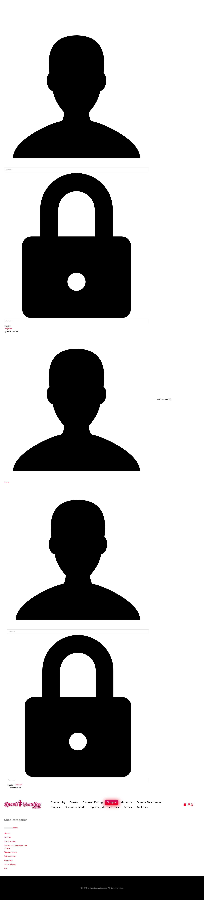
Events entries (10, 841)
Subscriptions (10, 856)
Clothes (7, 833)
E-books (7, 837)
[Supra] (22, 804)
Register (8, 329)
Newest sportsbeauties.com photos (15, 847)
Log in (7, 326)
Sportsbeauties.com (98, 888)
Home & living (10, 864)
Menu (15, 828)
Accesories (8, 860)
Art (5, 868)
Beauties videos (10, 852)
